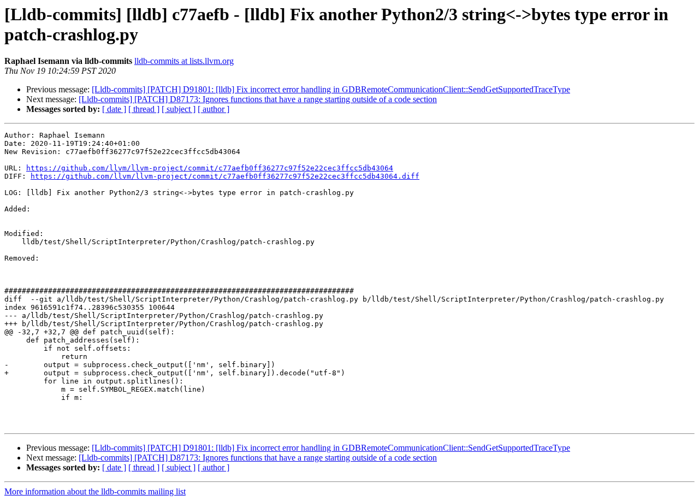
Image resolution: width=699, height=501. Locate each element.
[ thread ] (143, 109)
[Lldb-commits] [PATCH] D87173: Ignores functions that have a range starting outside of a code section (258, 99)
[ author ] (213, 109)
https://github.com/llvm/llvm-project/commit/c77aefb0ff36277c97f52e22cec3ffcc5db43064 (209, 168)
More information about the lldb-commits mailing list (95, 491)
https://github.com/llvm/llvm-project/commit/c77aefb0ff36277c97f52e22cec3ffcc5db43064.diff (225, 176)
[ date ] (114, 109)
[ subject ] (179, 109)
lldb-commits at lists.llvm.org (184, 61)
